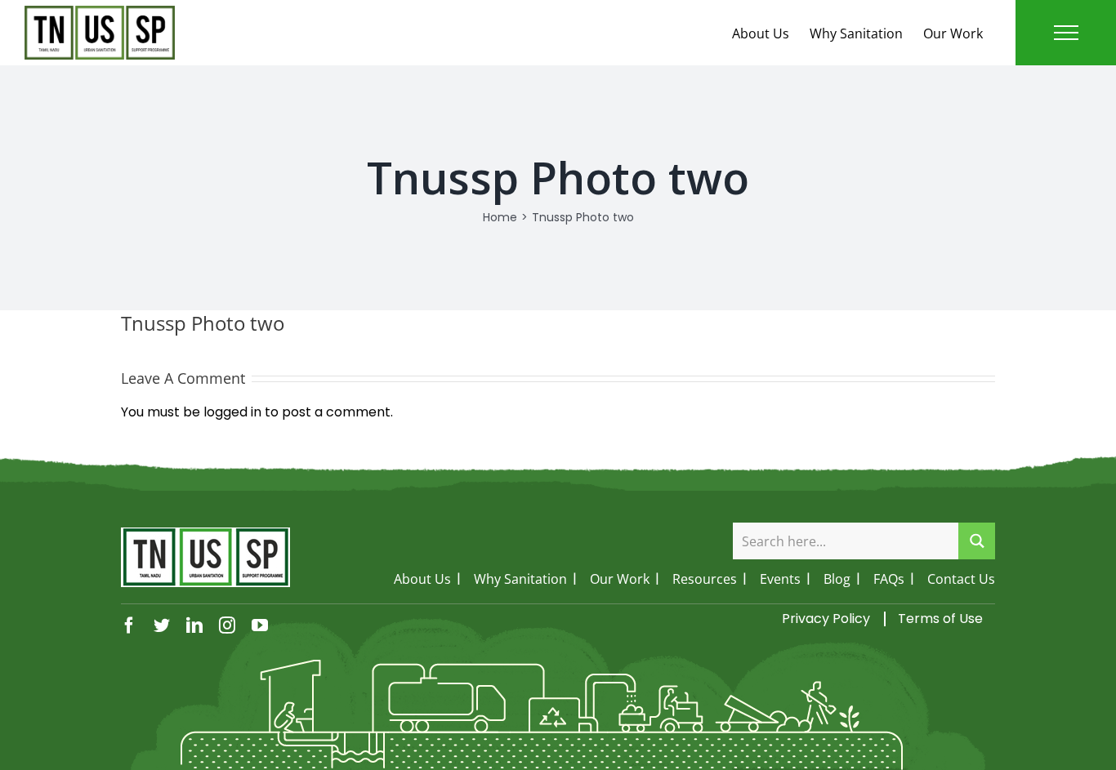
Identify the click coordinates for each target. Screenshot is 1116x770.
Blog (837, 579)
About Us (760, 33)
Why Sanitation (856, 33)
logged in (232, 412)
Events (780, 579)
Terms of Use (940, 618)
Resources (704, 579)
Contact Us (961, 579)
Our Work (953, 33)
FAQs (888, 579)
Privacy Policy (826, 618)
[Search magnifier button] (976, 541)
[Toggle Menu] (1066, 32)
